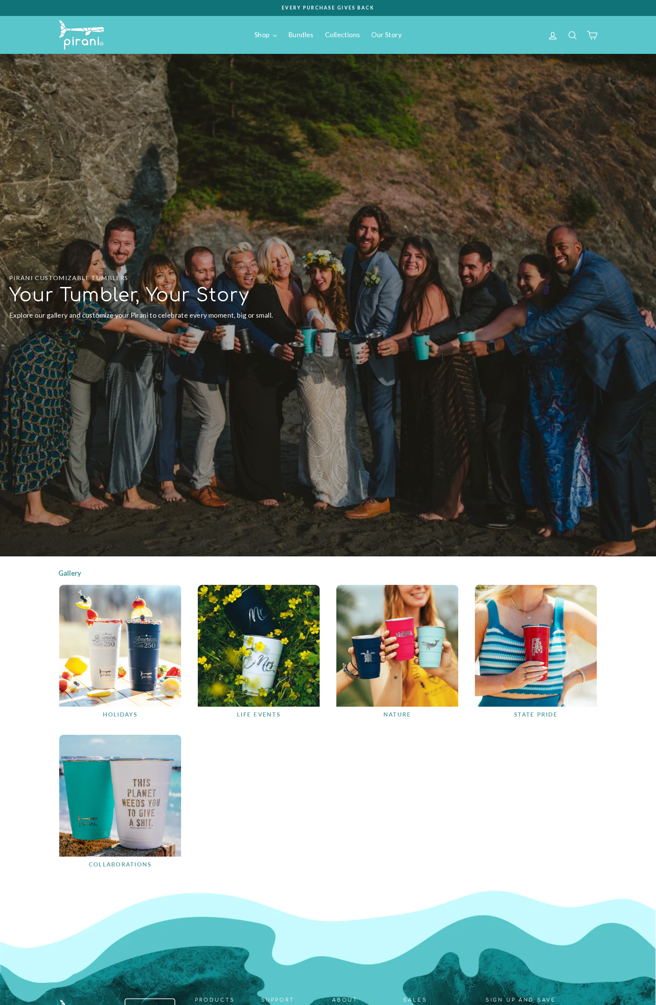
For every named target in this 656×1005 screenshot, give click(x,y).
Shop (262, 34)
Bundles (301, 34)
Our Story (386, 34)
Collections (342, 34)
